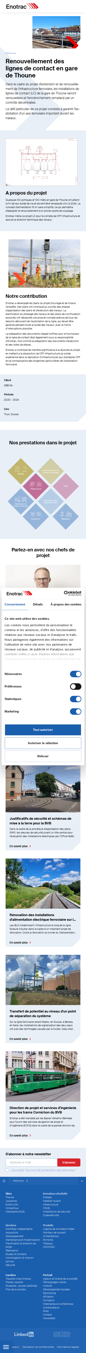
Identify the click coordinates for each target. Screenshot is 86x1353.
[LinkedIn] (24, 1334)
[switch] (75, 686)
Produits (48, 1225)
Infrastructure (50, 1204)
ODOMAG (49, 1247)
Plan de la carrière (16, 1289)
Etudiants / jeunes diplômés (21, 1285)
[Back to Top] (82, 1181)
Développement (14, 1236)
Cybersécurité (51, 1215)
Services (11, 1225)
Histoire (47, 1285)
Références (11, 53)
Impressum (13, 1347)
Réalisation (12, 1250)
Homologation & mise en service (20, 1259)
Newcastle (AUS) (15, 1211)
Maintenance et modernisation (23, 1240)
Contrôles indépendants (19, 1229)
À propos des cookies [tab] (66, 604)
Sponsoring (49, 1293)
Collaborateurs (51, 1307)
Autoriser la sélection (43, 743)
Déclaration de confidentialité (38, 1347)
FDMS (46, 1208)
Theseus (48, 1243)
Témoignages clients (54, 1282)
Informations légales (68, 1347)
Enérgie (47, 1197)
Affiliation (48, 1296)
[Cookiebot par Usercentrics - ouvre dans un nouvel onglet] (63, 593)
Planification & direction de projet (21, 1245)
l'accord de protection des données (50, 1170)
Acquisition (12, 1232)
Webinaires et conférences (58, 1304)
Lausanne (11, 1201)
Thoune (10, 1197)
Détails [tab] (38, 604)
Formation (48, 1300)
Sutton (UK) (12, 1204)
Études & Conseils (16, 1254)
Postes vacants (14, 1282)
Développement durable (56, 1289)
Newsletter (49, 1318)
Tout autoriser (43, 729)
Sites (46, 1311)
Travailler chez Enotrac (18, 1278)
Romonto (48, 1240)
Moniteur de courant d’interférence (54, 1234)
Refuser (43, 756)
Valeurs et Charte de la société (60, 1278)
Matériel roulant (52, 1201)
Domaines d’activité (55, 1193)
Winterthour (12, 1208)
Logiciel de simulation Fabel (58, 1229)
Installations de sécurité (56, 1211)
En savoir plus (19, 846)
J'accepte (43, 1170)
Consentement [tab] (15, 604)
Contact (47, 1314)
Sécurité (10, 1265)
